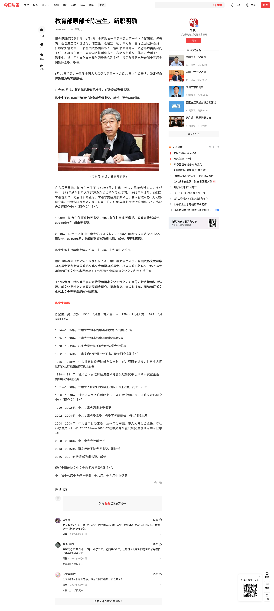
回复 (65, 533)
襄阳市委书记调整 (196, 72)
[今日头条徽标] (12, 5)
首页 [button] (267, 576)
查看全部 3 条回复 (72, 564)
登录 (265, 5)
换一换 (215, 146)
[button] (26, 5)
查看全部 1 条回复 (72, 590)
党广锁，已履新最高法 (198, 117)
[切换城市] (49, 5)
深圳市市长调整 (194, 87)
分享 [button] (42, 69)
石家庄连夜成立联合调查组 (201, 102)
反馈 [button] (267, 587)
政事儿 (78, 29)
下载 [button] (266, 596)
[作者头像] (194, 22)
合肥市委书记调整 (196, 57)
